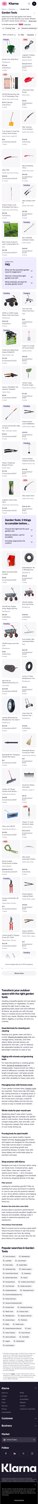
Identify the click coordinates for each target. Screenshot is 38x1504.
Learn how (27, 24)
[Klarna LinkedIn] (14, 1453)
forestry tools (30, 1088)
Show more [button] (19, 973)
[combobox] (31, 35)
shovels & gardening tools (17, 1065)
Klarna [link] (4, 9)
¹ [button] (6, 67)
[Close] (35, 1485)
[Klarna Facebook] (6, 1453)
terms (13, 1374)
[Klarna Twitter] (23, 1453)
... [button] (17, 9)
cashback (20, 1175)
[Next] (33, 29)
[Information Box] (15, 35)
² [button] (27, 66)
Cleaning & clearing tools (18, 1037)
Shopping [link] (11, 9)
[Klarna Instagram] (32, 1453)
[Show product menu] (34, 13)
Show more (32, 21)
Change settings (19, 1500)
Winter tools (6, 1117)
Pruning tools (20, 1140)
